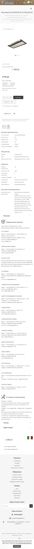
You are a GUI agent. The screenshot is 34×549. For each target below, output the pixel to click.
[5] (9, 64)
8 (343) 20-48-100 (11, 356)
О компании (17, 461)
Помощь (17, 486)
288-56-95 (19, 302)
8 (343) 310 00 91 (11, 312)
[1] (3, 64)
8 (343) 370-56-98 (21, 335)
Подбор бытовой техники (17, 481)
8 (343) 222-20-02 (11, 302)
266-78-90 (19, 367)
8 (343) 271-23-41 (11, 237)
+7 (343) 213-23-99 (22, 379)
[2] (4, 64)
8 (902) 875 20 (20, 276)
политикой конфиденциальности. (25, 543)
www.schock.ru (17, 266)
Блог (17, 488)
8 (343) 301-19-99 (11, 323)
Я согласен (17, 546)
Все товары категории (10, 446)
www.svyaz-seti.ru (10, 291)
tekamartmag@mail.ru (18, 518)
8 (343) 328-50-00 (11, 251)
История (17, 463)
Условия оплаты (17, 475)
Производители (17, 493)
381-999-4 (19, 323)
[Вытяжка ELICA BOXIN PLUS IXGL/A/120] (17, 44)
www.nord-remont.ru (10, 314)
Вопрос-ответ (17, 491)
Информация (17, 472)
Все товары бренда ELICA (11, 449)
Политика (17, 498)
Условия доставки (17, 477)
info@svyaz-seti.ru (12, 289)
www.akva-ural (9, 358)
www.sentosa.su (9, 337)
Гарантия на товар (17, 479)
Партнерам (17, 495)
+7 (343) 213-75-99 (12, 379)
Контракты (17, 465)
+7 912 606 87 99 (11, 408)
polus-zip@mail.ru (12, 239)
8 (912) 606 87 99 (11, 276)
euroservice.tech (9, 253)
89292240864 (18, 514)
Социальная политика (17, 468)
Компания (17, 458)
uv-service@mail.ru (12, 325)
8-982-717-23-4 (21, 237)
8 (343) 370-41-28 (11, 335)
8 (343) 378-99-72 (11, 367)
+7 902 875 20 (20, 408)
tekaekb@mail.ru (11, 279)
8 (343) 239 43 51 (11, 389)
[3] (6, 64)
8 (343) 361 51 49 (11, 346)
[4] (7, 64)
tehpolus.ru (8, 241)
